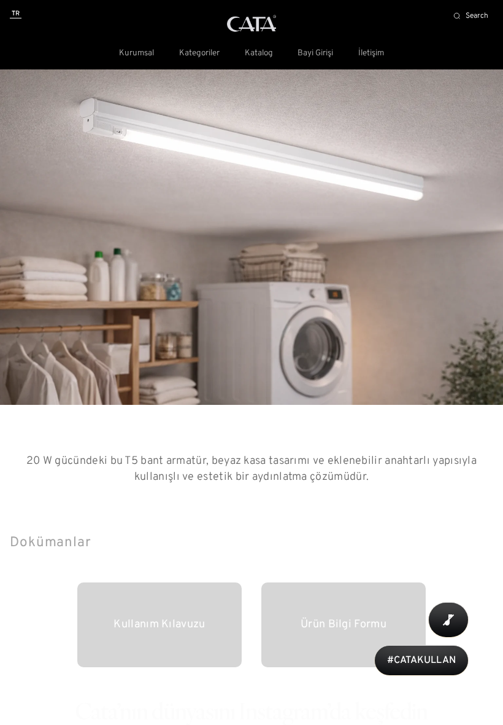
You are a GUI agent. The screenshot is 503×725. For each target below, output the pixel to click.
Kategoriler (199, 53)
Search (477, 16)
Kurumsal (136, 53)
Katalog (259, 53)
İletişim (371, 53)
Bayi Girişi (315, 53)
